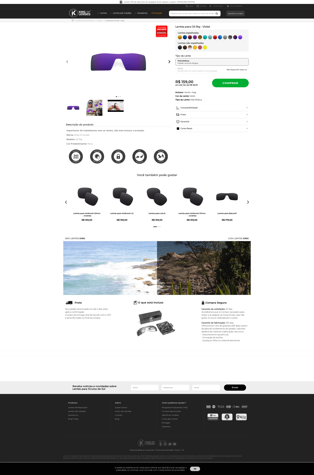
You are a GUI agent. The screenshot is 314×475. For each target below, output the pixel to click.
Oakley (99, 20)
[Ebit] (227, 420)
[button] (235, 13)
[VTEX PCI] (213, 420)
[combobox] (195, 13)
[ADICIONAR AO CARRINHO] (230, 83)
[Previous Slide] (66, 202)
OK (195, 469)
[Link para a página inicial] (72, 21)
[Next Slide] (248, 202)
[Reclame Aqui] (241, 420)
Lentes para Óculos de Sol (85, 20)
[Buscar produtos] (217, 13)
